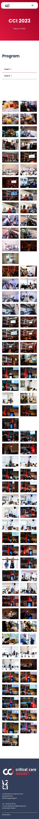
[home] (6, 5)
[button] (32, 5)
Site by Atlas (6, 815)
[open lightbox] (10, 106)
